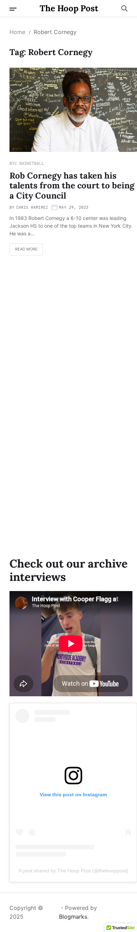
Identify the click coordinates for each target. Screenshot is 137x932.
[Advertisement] (68, 337)
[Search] (124, 8)
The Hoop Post (69, 8)
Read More (23, 251)
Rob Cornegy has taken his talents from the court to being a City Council (71, 185)
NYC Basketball (26, 163)
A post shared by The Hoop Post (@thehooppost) (73, 870)
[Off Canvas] (13, 9)
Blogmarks (73, 916)
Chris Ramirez (32, 207)
